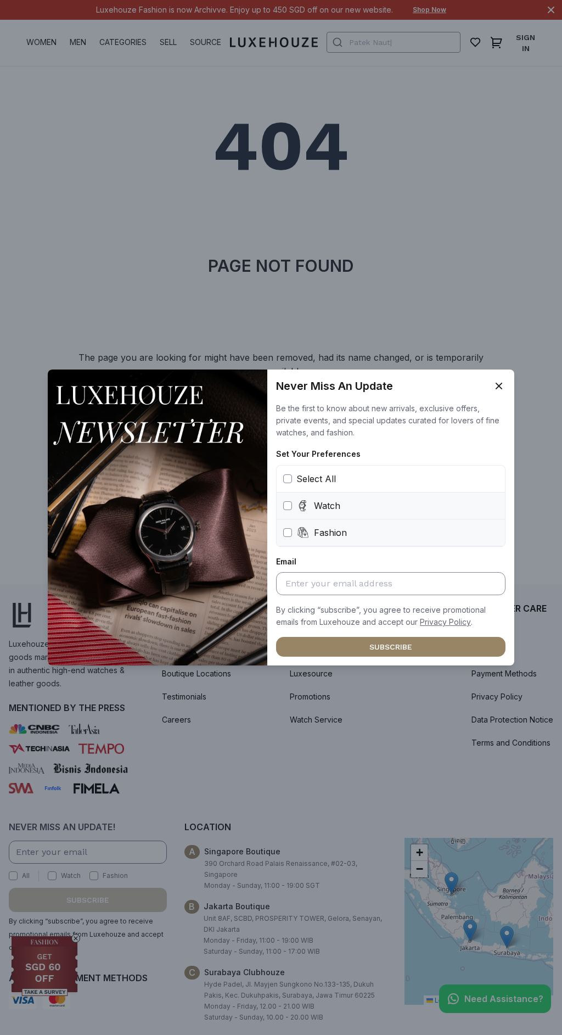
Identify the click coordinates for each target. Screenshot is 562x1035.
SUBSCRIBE (390, 646)
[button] (445, 622)
